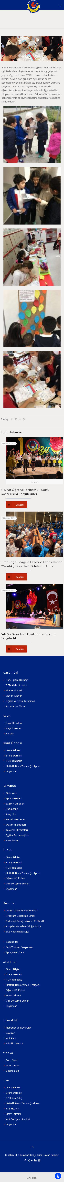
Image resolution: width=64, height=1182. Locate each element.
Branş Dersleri (14, 755)
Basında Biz (12, 1070)
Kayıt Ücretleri (14, 728)
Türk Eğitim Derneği (17, 679)
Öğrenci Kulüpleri (15, 878)
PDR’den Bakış (14, 867)
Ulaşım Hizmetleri (16, 824)
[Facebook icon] (25, 1160)
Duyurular (11, 771)
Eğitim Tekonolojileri (17, 835)
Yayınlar (10, 1032)
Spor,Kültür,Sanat (15, 952)
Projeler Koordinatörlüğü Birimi (23, 926)
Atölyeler (11, 814)
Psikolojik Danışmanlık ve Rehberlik (25, 921)
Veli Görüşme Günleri (17, 883)
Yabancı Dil (12, 941)
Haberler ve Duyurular (18, 1027)
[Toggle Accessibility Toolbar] (58, 1176)
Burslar (10, 733)
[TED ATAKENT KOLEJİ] (33, 5)
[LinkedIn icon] (35, 1160)
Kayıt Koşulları (14, 723)
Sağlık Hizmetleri (15, 803)
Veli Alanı (11, 1038)
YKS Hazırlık (12, 1108)
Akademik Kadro (15, 690)
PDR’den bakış (14, 760)
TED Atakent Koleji (16, 685)
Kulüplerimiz (13, 840)
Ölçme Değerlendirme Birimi (22, 910)
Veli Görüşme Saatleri (18, 1119)
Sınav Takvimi (13, 995)
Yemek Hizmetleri (16, 819)
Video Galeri (13, 1065)
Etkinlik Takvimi (14, 1043)
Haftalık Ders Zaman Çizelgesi (23, 766)
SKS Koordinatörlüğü (17, 931)
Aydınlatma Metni (15, 706)
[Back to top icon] (32, 1147)
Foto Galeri (12, 1060)
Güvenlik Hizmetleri (17, 829)
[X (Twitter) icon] (28, 1160)
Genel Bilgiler (13, 750)
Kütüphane (12, 808)
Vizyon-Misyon (14, 695)
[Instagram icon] (39, 1160)
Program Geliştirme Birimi (20, 915)
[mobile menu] (59, 5)
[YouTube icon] (32, 1160)
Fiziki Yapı (11, 793)
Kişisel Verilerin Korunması (20, 701)
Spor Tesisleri (13, 798)
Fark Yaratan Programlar (19, 947)
